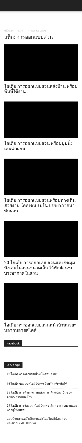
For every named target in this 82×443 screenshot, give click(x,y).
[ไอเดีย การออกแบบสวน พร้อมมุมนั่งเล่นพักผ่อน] (41, 119)
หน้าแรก (8, 30)
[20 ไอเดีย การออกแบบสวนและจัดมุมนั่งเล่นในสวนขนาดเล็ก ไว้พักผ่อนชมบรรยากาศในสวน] (41, 239)
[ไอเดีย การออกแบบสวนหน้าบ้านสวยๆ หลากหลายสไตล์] (41, 301)
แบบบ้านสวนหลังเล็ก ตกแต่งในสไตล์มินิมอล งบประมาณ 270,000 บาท (37, 421)
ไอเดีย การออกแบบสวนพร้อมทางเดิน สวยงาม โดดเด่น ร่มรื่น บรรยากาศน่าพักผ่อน (39, 205)
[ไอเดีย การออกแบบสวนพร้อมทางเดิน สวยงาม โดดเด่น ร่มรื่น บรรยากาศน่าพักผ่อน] (41, 177)
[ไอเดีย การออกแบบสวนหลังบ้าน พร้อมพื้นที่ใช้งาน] (41, 62)
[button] (76, 5)
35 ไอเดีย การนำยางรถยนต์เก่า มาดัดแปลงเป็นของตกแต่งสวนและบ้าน (39, 395)
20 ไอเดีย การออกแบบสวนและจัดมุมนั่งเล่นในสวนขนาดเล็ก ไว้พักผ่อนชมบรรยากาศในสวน (39, 268)
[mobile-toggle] (7, 5)
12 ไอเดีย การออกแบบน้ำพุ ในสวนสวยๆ (32, 374)
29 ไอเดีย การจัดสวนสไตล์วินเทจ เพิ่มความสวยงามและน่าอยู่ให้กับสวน (42, 408)
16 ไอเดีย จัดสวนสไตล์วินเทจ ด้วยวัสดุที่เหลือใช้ (37, 383)
